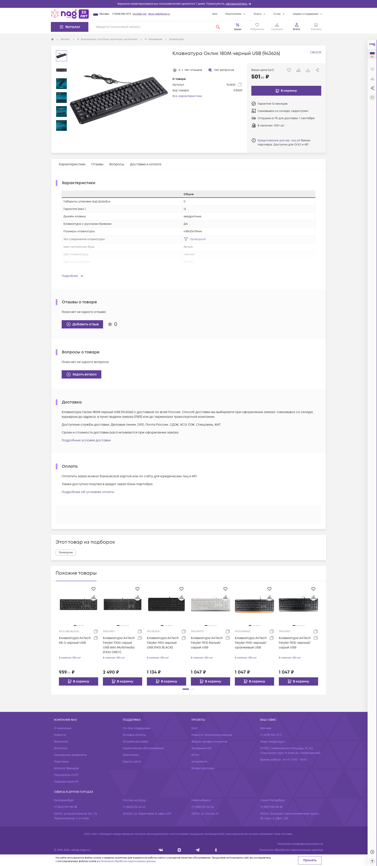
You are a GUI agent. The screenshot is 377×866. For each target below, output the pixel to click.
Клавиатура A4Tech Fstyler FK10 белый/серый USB (207, 643)
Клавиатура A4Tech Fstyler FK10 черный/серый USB (295, 643)
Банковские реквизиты (70, 755)
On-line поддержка (136, 728)
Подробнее (70, 276)
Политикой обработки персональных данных (128, 861)
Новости (60, 735)
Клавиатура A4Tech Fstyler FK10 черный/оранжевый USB (251, 643)
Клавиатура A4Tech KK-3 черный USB (75, 640)
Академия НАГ (201, 748)
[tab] (72, 164)
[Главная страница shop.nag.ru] (70, 14)
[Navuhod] (179, 850)
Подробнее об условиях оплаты (88, 492)
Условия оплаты (134, 735)
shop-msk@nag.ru (159, 14)
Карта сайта (132, 762)
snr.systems (199, 762)
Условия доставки (135, 741)
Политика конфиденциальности (300, 844)
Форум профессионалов (209, 741)
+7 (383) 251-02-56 (202, 807)
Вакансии (61, 741)
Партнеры (61, 762)
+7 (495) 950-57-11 (121, 14)
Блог (215, 14)
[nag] (215, 850)
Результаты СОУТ (66, 775)
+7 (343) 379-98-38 (65, 807)
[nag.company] (160, 850)
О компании (62, 728)
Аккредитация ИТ (66, 782)
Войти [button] (296, 29)
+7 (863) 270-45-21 (134, 807)
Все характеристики (187, 96)
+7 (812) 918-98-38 (271, 807)
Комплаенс (131, 755)
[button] (188, 4)
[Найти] (218, 27)
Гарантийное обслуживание (143, 748)
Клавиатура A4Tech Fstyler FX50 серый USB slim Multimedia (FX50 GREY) (119, 645)
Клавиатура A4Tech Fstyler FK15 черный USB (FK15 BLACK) (163, 643)
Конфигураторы (202, 768)
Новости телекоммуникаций (211, 735)
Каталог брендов (66, 768)
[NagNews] (197, 850)
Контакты (60, 748)
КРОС (195, 755)
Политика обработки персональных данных (291, 850)
